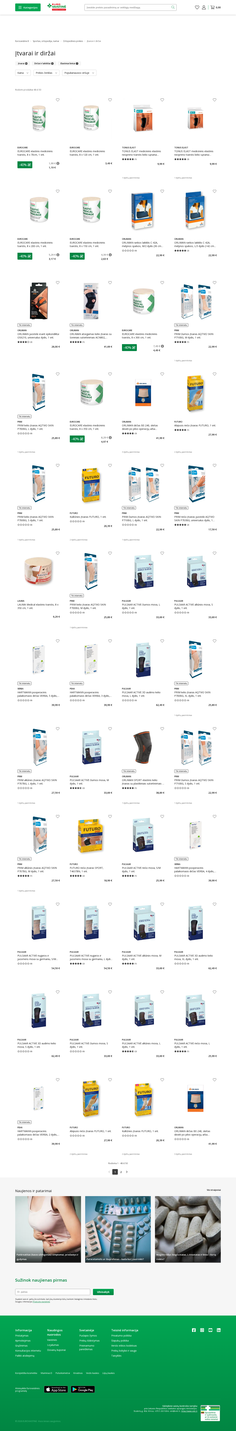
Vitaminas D (46, 1373)
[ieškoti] (173, 7)
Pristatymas (22, 1335)
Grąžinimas (21, 1345)
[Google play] (83, 1389)
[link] (109, 1172)
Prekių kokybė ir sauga (123, 1350)
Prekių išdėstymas (89, 1340)
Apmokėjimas (23, 1340)
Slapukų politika (120, 1340)
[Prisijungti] (204, 7)
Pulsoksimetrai (63, 1373)
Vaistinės (52, 1340)
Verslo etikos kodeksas (124, 1345)
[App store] (56, 1389)
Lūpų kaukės (108, 1373)
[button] (24, 164)
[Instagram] (202, 1331)
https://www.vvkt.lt (189, 1411)
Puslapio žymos (88, 1335)
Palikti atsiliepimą (24, 1355)
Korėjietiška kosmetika (26, 1373)
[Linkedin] (219, 1331)
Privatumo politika (121, 1335)
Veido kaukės (92, 1373)
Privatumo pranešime (41, 1301)
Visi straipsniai (214, 1189)
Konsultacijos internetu (28, 1350)
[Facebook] (194, 1331)
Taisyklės (116, 1355)
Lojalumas (53, 1345)
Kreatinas (78, 1373)
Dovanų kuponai (56, 1350)
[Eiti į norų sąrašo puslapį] (197, 7)
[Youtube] (210, 1331)
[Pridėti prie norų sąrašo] (57, 100)
